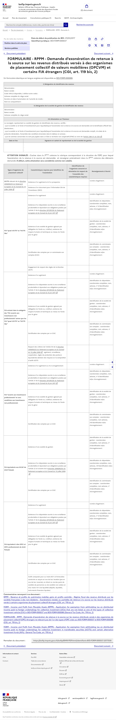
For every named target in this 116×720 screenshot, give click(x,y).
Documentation (36, 665)
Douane (62, 670)
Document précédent (16, 53)
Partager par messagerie (108, 45)
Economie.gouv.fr (65, 678)
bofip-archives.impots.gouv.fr (40, 668)
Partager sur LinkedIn (102, 45)
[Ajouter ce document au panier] (96, 39)
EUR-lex (61, 674)
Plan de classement (19, 18)
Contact (5, 661)
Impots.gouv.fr (64, 681)
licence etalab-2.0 (48, 717)
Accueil (5, 18)
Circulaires (62, 667)
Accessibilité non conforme (12, 712)
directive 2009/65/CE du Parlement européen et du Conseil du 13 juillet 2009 (46, 349)
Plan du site (42, 712)
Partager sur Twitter (96, 45)
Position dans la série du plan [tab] (16, 43)
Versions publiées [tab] (11, 48)
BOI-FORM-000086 (64, 78)
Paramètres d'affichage (80, 712)
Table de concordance (38, 661)
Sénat (61, 685)
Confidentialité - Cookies (58, 712)
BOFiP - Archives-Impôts (73, 18)
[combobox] (34, 25)
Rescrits (58, 18)
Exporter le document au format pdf (89, 39)
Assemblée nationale (66, 657)
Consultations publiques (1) (40, 18)
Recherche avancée (84, 24)
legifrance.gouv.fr (97, 698)
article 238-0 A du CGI (92, 137)
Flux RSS (33, 657)
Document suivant (102, 53)
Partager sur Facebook (89, 45)
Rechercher (66, 25)
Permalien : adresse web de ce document (102, 39)
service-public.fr (78, 698)
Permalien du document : (14, 640)
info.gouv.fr (63, 698)
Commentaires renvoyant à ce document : (22, 594)
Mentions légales (29, 712)
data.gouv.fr (63, 703)
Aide (4, 657)
